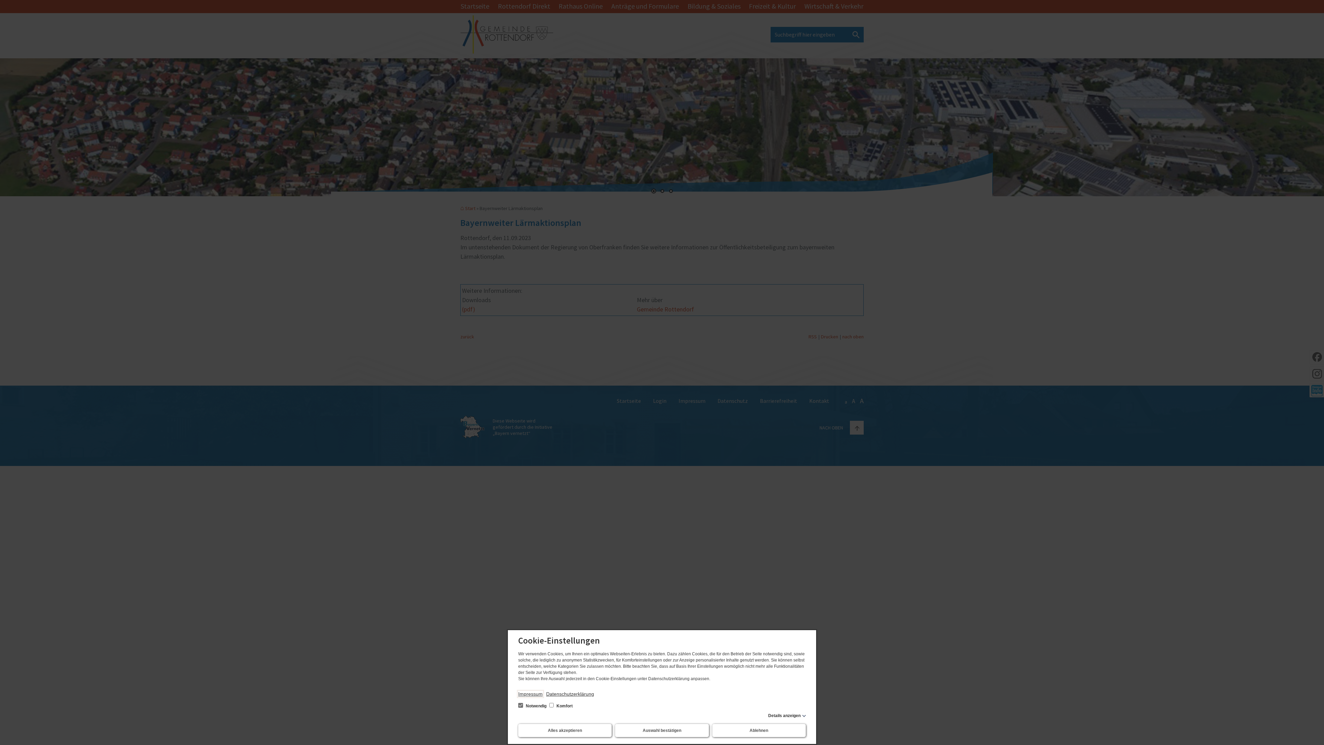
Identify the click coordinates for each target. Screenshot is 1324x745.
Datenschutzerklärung (570, 694)
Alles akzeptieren (565, 730)
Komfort (564, 706)
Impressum (530, 694)
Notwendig (536, 706)
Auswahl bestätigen (662, 730)
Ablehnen (759, 730)
